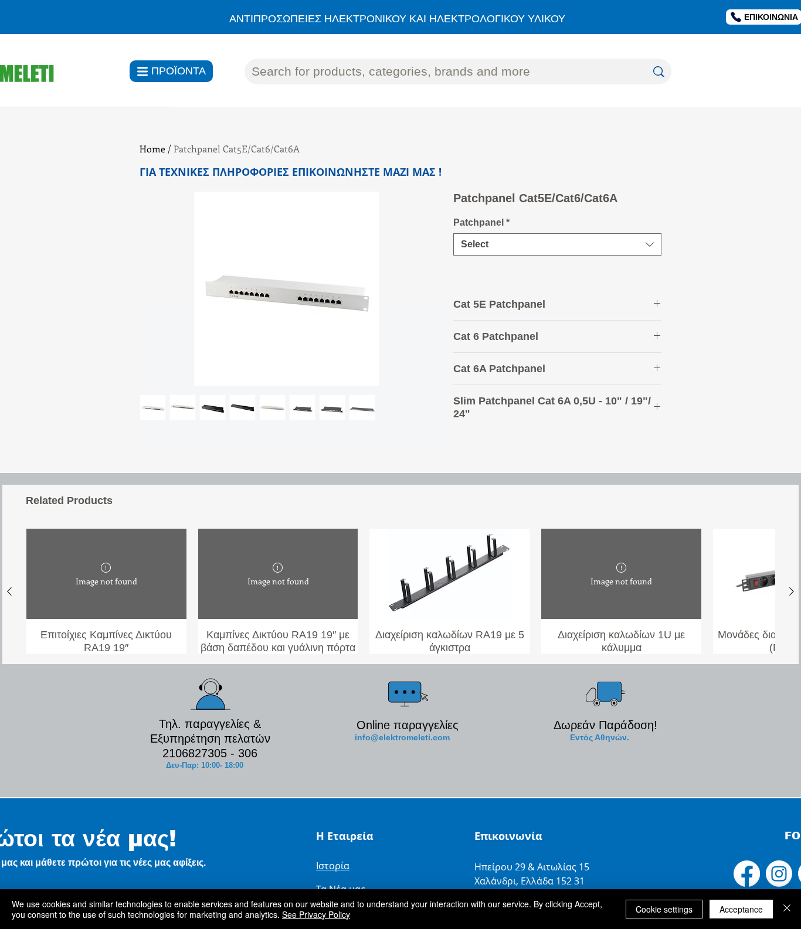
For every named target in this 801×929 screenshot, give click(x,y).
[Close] (787, 909)
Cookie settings (664, 909)
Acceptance (741, 909)
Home (152, 148)
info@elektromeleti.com (402, 737)
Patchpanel (481, 222)
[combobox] (557, 244)
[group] (400, 591)
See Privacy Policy (316, 914)
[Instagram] (779, 873)
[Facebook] (747, 873)
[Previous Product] (9, 591)
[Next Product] (792, 591)
